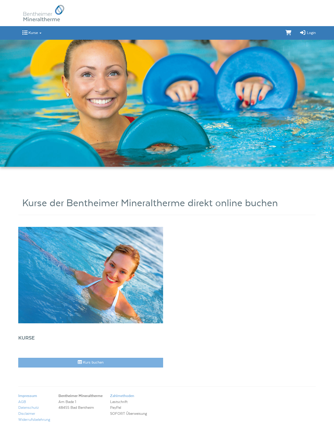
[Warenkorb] (288, 32)
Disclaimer (26, 414)
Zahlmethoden (122, 396)
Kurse (33, 33)
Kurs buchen (93, 362)
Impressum (27, 396)
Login (311, 33)
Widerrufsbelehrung (34, 420)
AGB (22, 402)
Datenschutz (28, 408)
